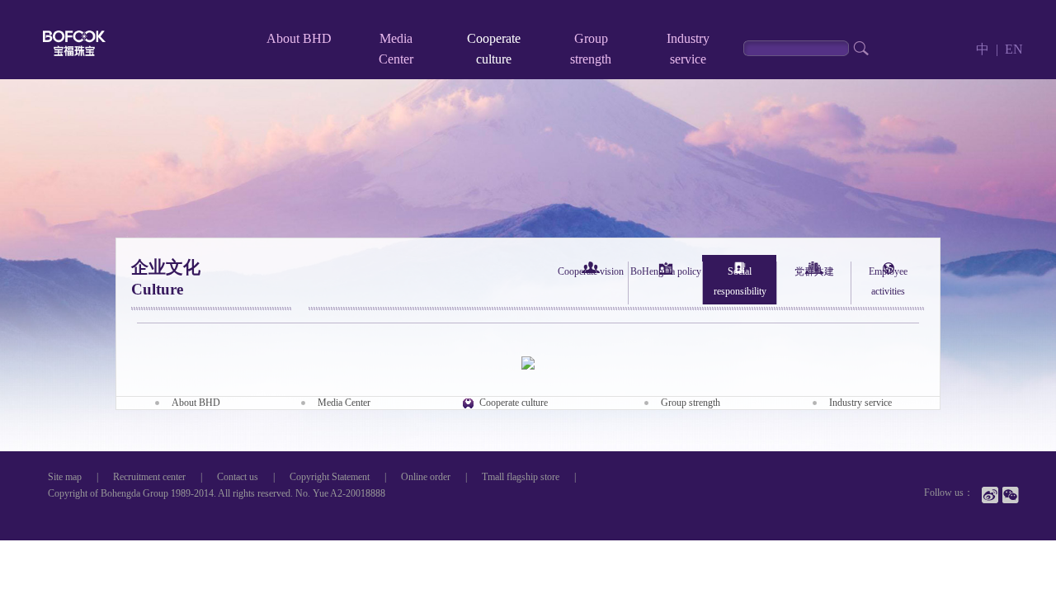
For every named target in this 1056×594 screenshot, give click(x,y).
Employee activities (888, 281)
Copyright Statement (330, 477)
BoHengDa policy (665, 271)
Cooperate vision (591, 271)
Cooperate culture (513, 402)
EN (1014, 49)
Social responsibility (740, 281)
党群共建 (814, 271)
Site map (65, 477)
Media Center (344, 402)
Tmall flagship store (520, 477)
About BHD (299, 38)
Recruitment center (149, 477)
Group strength (690, 402)
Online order (425, 477)
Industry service (860, 402)
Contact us (237, 477)
